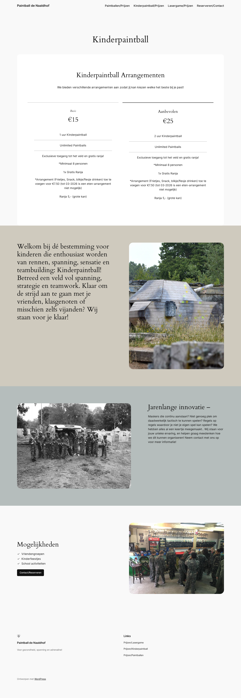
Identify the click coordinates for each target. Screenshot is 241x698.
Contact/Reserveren (30, 572)
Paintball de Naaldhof (33, 6)
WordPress (40, 679)
